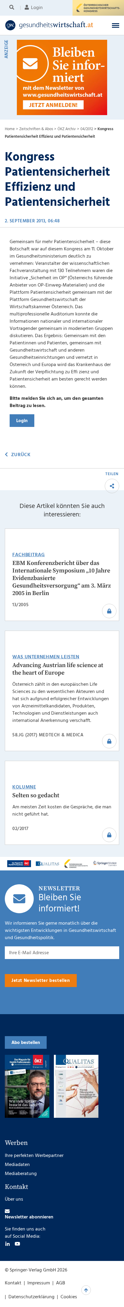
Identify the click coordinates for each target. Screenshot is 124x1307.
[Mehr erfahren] (19, 863)
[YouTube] (17, 1243)
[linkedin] (7, 1243)
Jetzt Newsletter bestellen (40, 980)
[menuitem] (12, 7)
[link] (51, 25)
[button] (115, 25)
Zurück (20, 455)
